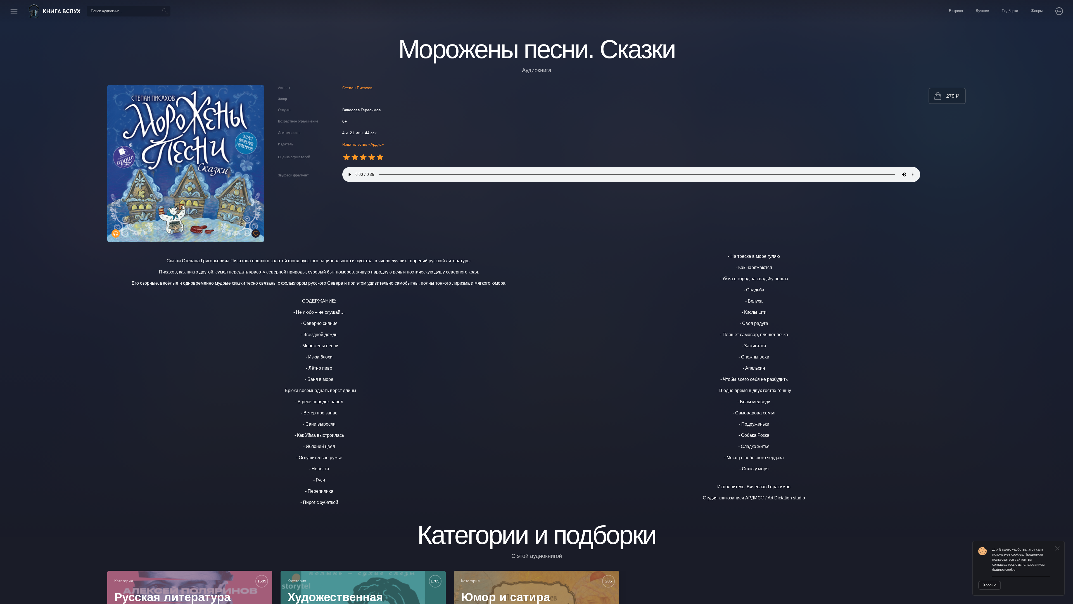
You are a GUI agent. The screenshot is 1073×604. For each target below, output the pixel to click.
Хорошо (989, 585)
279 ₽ (952, 96)
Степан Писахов (357, 88)
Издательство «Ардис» (363, 144)
